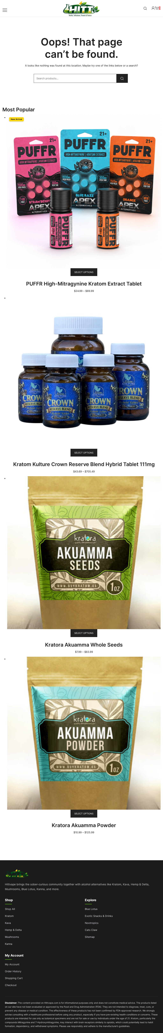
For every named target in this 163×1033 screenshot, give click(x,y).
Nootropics (91, 922)
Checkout (11, 985)
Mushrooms (12, 936)
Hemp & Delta (13, 929)
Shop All (10, 909)
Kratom (9, 916)
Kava (8, 922)
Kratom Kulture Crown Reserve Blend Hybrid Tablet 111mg (84, 464)
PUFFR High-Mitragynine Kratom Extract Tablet (84, 284)
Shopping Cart (14, 978)
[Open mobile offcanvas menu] (5, 10)
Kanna (8, 943)
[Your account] (153, 8)
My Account (12, 964)
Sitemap (90, 936)
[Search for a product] (145, 8)
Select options (83, 272)
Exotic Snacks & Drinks (99, 916)
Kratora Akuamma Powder (84, 825)
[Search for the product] (122, 78)
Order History (13, 971)
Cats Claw (91, 929)
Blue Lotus (91, 909)
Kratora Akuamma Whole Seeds (84, 645)
